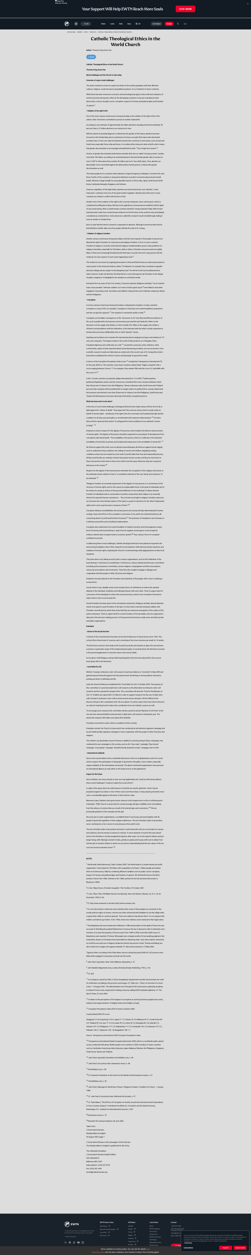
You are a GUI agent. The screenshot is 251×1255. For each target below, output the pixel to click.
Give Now (185, 9)
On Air (87, 24)
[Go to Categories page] (76, 24)
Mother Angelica (155, 1229)
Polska (130, 1232)
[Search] (178, 24)
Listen (112, 24)
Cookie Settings (188, 1247)
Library (79, 32)
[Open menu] (185, 23)
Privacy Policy (154, 1245)
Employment (153, 1234)
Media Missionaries (155, 1242)
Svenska (131, 1238)
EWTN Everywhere (155, 1237)
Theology (93, 32)
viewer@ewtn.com (176, 1233)
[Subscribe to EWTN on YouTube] (78, 1242)
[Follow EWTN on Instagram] (83, 1242)
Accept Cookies (240, 1248)
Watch (103, 24)
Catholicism (71, 32)
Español (130, 1226)
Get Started (156, 24)
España (130, 1229)
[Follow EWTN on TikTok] (74, 1242)
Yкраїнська (132, 1241)
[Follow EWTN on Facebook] (70, 1242)
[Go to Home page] (71, 1224)
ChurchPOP (103, 1232)
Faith (86, 32)
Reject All (225, 1248)
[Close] (248, 3)
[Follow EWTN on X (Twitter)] (65, 1242)
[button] (138, 24)
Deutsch (130, 1244)
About (151, 1226)
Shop (129, 24)
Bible (121, 24)
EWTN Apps (153, 1240)
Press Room (153, 1231)
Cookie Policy (188, 1243)
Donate (169, 24)
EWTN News (103, 1226)
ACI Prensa (103, 1235)
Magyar (130, 1235)
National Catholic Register (108, 1229)
